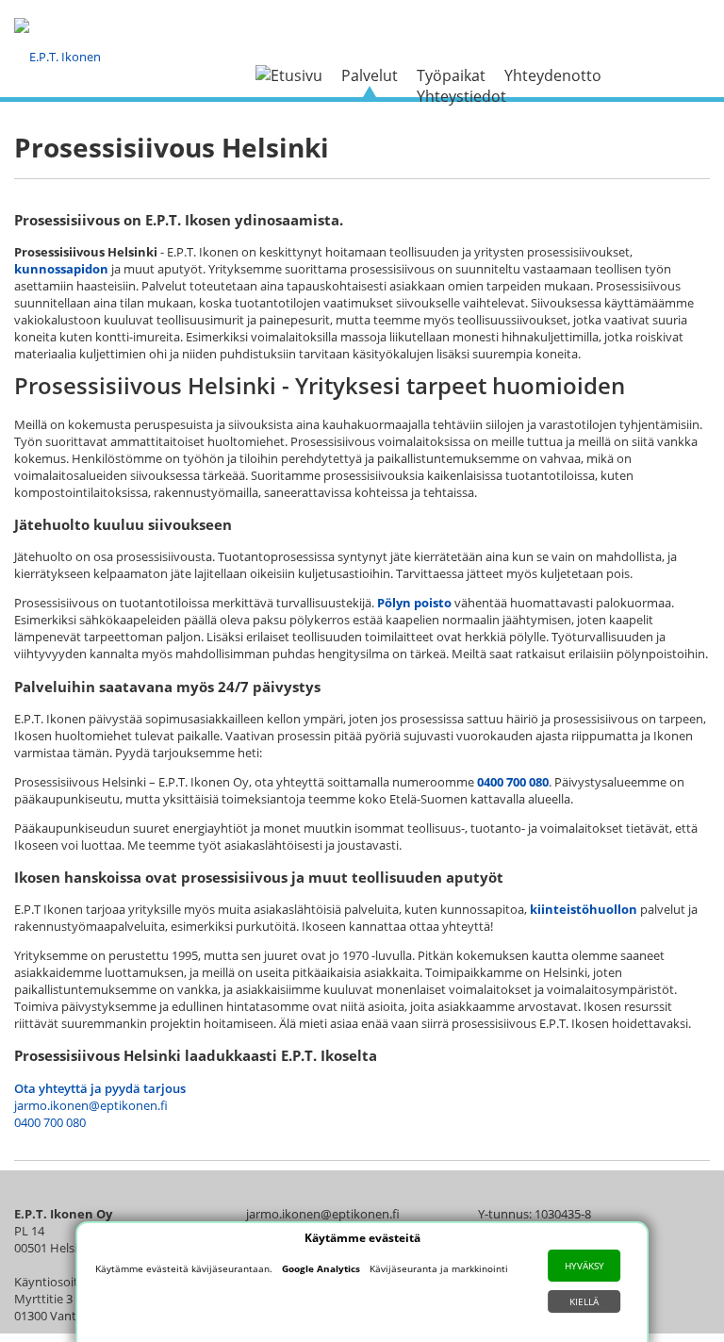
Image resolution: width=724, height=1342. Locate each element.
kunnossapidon (61, 268)
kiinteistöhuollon (583, 909)
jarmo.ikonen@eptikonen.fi (91, 1105)
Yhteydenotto (552, 75)
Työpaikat (451, 75)
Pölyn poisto (414, 602)
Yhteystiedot (461, 96)
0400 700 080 (513, 781)
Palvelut (369, 75)
